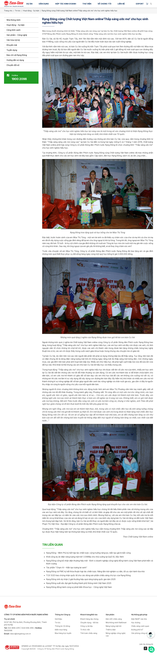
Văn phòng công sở (139, 633)
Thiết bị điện (111, 630)
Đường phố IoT (137, 630)
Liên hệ (121, 4)
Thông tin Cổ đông (62, 626)
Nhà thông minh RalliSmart (116, 622)
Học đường (135, 622)
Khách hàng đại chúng (89, 619)
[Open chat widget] (151, 649)
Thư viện (86, 4)
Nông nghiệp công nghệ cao (115, 634)
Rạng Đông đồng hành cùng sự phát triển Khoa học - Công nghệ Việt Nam (79, 587)
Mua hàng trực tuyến (63, 633)
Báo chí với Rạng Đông (17, 55)
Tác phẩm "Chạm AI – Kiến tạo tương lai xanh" (66, 567)
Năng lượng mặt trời (113, 626)
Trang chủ (8, 11)
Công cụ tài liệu (86, 626)
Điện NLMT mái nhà (139, 619)
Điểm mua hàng (61, 630)
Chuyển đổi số (13, 65)
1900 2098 (19, 79)
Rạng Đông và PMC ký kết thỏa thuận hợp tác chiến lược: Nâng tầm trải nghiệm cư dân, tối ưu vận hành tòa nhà (95, 571)
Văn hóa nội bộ (13, 40)
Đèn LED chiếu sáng (114, 619)
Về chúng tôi (104, 4)
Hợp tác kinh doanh (65, 4)
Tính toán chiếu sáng (88, 633)
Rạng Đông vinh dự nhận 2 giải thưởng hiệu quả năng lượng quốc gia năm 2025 (81, 579)
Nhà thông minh (13, 20)
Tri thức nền (85, 630)
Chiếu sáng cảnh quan (140, 626)
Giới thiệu (58, 619)
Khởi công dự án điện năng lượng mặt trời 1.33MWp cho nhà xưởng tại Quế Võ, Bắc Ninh (85, 557)
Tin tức (17, 11)
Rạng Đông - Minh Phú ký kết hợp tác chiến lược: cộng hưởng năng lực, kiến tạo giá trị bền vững (88, 553)
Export (140, 4)
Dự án (29, 4)
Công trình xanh (13, 30)
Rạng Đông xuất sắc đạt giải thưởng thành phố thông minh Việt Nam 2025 (78, 583)
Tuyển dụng (12, 50)
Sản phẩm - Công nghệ (17, 35)
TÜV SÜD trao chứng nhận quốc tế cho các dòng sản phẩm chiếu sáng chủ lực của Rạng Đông (88, 575)
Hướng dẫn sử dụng (15, 60)
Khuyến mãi (12, 45)
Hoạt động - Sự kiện (16, 25)
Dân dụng (44, 4)
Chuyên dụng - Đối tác (89, 622)
